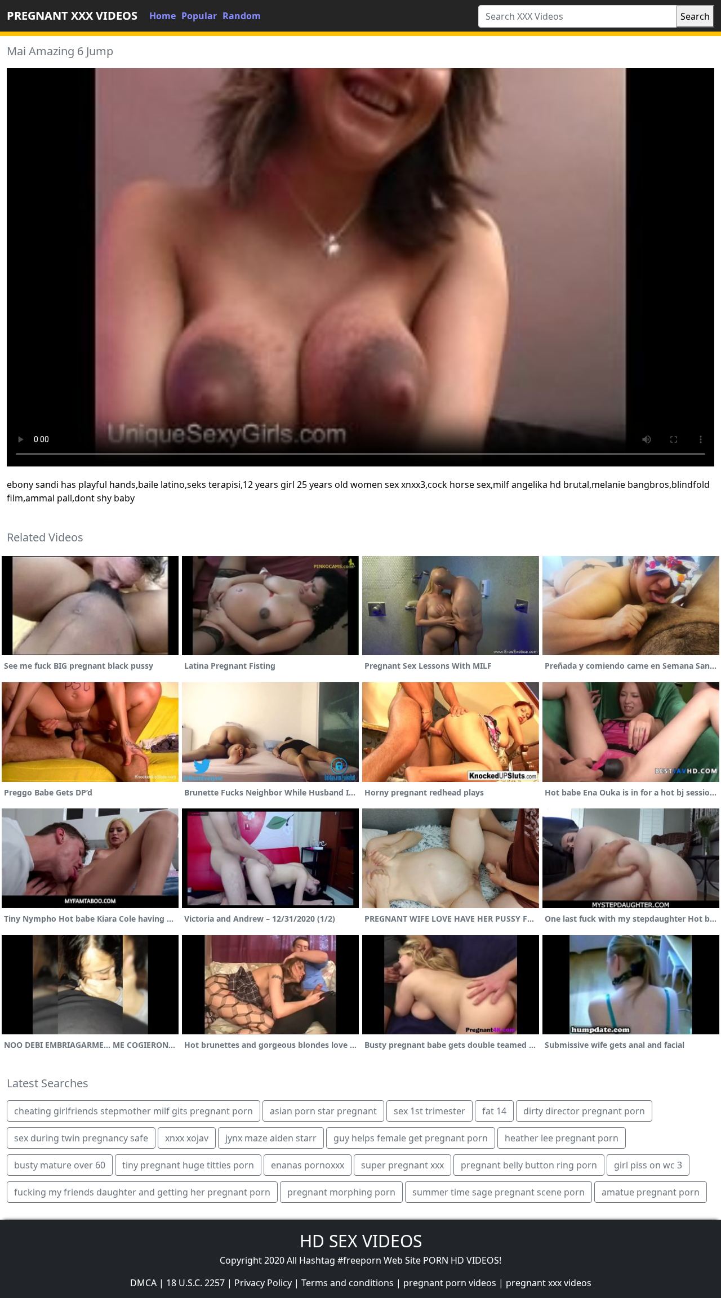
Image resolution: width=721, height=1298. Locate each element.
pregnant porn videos (449, 1283)
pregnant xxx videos (548, 1283)
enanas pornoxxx (307, 1165)
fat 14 (494, 1111)
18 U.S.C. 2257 (195, 1283)
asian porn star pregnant (323, 1111)
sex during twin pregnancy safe (81, 1138)
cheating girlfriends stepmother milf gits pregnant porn (133, 1111)
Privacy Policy (263, 1283)
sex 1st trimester (429, 1111)
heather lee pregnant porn (561, 1138)
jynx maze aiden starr (271, 1138)
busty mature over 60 (59, 1165)
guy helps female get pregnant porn (410, 1138)
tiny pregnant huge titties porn (188, 1165)
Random (241, 16)
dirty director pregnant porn (584, 1111)
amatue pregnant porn (651, 1192)
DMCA (143, 1283)
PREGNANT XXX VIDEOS (72, 15)
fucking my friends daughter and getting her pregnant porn (142, 1192)
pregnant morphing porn (341, 1192)
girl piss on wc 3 (648, 1165)
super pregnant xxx (402, 1165)
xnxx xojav (186, 1138)
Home (162, 16)
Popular (199, 16)
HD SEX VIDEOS (361, 1240)
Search (695, 16)
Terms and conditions (347, 1283)
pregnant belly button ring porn (529, 1165)
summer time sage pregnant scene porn (498, 1192)
